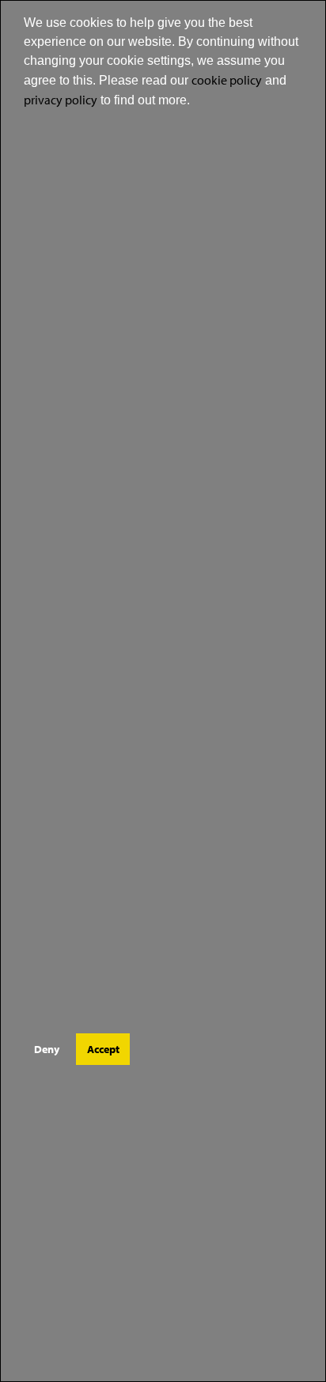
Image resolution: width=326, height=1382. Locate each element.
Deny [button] (46, 1048)
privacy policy (60, 100)
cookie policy (226, 80)
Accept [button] (103, 1048)
